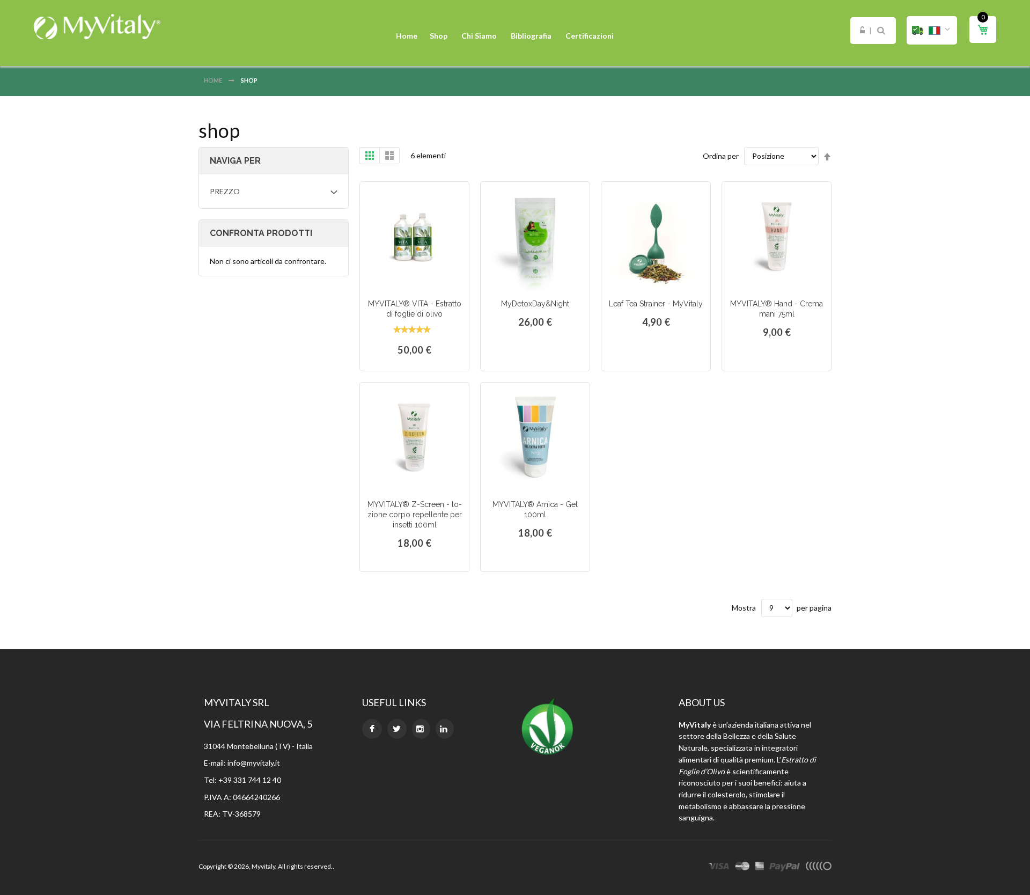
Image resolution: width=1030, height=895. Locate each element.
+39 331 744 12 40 (249, 779)
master (742, 868)
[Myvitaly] (97, 26)
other (818, 868)
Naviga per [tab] (235, 161)
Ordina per (721, 155)
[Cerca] (881, 30)
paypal (784, 868)
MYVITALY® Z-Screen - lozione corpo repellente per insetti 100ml (414, 514)
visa (719, 868)
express (759, 868)
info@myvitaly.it (253, 762)
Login (862, 30)
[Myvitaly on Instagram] (421, 729)
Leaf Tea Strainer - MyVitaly (656, 303)
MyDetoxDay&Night (535, 303)
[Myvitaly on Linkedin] (445, 729)
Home (213, 80)
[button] (932, 30)
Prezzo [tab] (225, 191)
